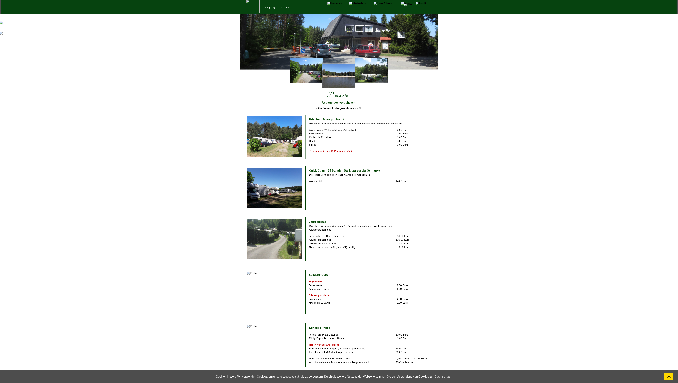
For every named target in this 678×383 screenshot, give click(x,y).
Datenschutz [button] (442, 376)
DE (288, 7)
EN (280, 7)
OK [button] (669, 376)
